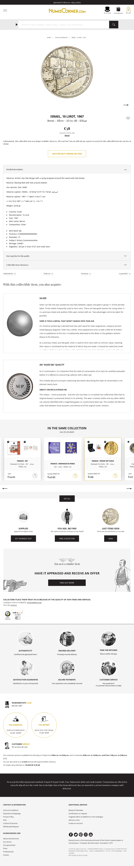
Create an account (76, 823)
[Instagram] (85, 834)
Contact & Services (10, 823)
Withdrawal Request (11, 827)
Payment (85, 273)
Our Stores (7, 842)
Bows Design (83, 855)
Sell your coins (74, 820)
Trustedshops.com (34, 602)
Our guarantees (9, 845)
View (110, 538)
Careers (6, 855)
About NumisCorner (11, 839)
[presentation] (8, 105)
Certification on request (78, 813)
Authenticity (8, 273)
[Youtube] (90, 834)
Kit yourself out (23, 538)
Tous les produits (61, 37)
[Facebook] (71, 834)
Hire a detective (67, 538)
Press (5, 848)
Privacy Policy (8, 817)
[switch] (17, 617)
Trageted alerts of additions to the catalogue (86, 817)
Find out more (67, 582)
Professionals (8, 852)
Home (49, 37)
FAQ (4, 820)
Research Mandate (76, 810)
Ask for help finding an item (67, 153)
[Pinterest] (81, 834)
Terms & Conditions (10, 810)
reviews (13, 605)
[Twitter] (76, 834)
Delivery (47, 273)
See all (67, 498)
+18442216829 (75, 2)
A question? (123, 273)
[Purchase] (75, 475)
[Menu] (22, 611)
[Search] (113, 24)
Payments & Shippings (12, 813)
